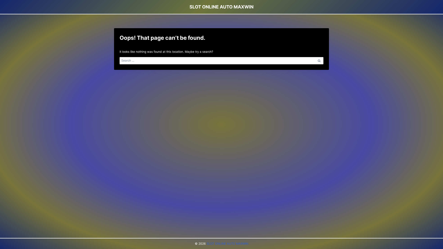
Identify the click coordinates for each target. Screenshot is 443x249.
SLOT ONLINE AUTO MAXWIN (227, 243)
